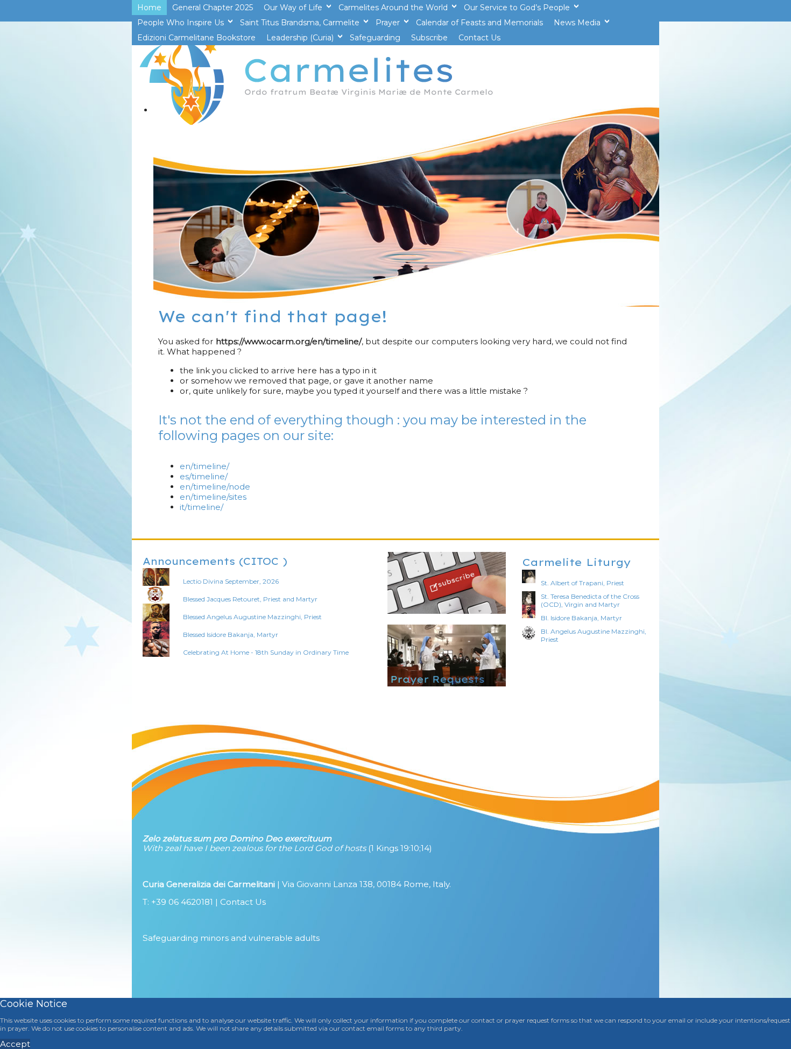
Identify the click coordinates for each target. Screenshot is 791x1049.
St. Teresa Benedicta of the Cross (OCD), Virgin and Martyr (590, 600)
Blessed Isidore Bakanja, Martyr (230, 634)
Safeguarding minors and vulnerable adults (231, 938)
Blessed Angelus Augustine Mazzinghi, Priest (252, 617)
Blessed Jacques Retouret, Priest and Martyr (250, 599)
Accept (15, 1044)
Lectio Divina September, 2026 (231, 581)
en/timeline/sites (213, 497)
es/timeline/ (204, 476)
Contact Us (243, 902)
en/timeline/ (204, 466)
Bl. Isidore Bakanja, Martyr (581, 618)
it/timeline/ (201, 507)
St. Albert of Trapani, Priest (582, 583)
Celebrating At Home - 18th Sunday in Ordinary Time (266, 652)
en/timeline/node (215, 486)
